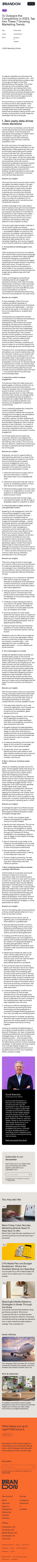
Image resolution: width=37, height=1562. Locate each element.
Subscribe (29, 1175)
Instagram (24, 1500)
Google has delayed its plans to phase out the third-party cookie (17, 656)
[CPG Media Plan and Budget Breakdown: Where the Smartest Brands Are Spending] (18, 1251)
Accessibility (14, 1559)
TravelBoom (5, 1551)
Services (5, 1503)
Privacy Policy (11, 1180)
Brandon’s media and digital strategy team (17, 813)
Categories (7, 1509)
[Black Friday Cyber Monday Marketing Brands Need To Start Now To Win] (18, 1213)
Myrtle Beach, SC (9, 1532)
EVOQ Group (18, 1556)
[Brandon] (13, 4)
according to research (15, 535)
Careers (5, 1515)
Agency (5, 1506)
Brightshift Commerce (8, 1544)
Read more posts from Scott (16, 1140)
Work (4, 1500)
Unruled (12, 1551)
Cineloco (17, 1544)
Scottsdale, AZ (8, 1535)
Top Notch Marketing (21, 1548)
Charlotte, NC (8, 1530)
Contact (5, 1518)
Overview (6, 1538)
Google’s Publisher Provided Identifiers (18, 727)
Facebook (16, 38)
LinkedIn (16, 41)
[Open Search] (30, 4)
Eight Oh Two (25, 1544)
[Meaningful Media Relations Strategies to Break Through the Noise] (18, 1289)
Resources (6, 1512)
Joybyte (12, 1548)
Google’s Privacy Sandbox (13, 716)
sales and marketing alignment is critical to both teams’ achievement (17, 895)
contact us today (13, 1052)
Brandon (13, 1032)
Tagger (12, 836)
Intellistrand (5, 1548)
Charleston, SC (8, 1527)
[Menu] (33, 4)
